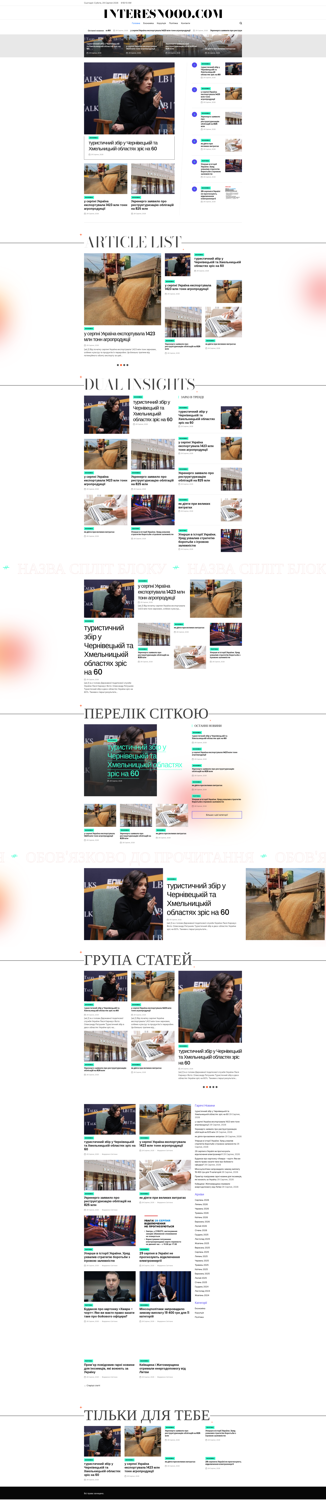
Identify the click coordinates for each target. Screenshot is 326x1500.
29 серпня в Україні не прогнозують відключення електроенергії (210, 195)
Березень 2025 (202, 1273)
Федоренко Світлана (109, 1154)
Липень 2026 (201, 1204)
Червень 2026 (202, 1208)
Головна (136, 23)
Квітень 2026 (201, 1217)
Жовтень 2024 (202, 1295)
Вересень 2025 (202, 1247)
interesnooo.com (163, 13)
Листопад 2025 (202, 1239)
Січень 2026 (201, 1230)
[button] (84, 45)
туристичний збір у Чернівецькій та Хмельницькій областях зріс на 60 (104, 46)
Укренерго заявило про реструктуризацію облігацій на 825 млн (160, 30)
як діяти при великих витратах (226, 30)
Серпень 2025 (202, 1252)
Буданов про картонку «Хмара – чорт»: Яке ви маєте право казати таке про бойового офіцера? (109, 1312)
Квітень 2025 (201, 1269)
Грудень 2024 (201, 1286)
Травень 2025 (201, 1265)
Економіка (148, 23)
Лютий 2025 (201, 1278)
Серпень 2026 (202, 1200)
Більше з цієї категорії (217, 815)
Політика (173, 23)
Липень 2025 (201, 1256)
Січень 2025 (201, 1282)
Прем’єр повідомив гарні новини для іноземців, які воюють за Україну (109, 1368)
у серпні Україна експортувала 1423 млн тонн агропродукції (141, 47)
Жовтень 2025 (202, 1243)
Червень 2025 (202, 1260)
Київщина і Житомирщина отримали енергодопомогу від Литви (162, 1368)
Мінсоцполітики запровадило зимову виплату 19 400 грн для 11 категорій (164, 1312)
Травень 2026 (202, 1213)
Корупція (161, 23)
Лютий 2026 (201, 1226)
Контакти (185, 23)
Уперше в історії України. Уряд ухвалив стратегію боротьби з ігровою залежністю (211, 169)
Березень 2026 (202, 1221)
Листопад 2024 (202, 1291)
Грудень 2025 (201, 1234)
